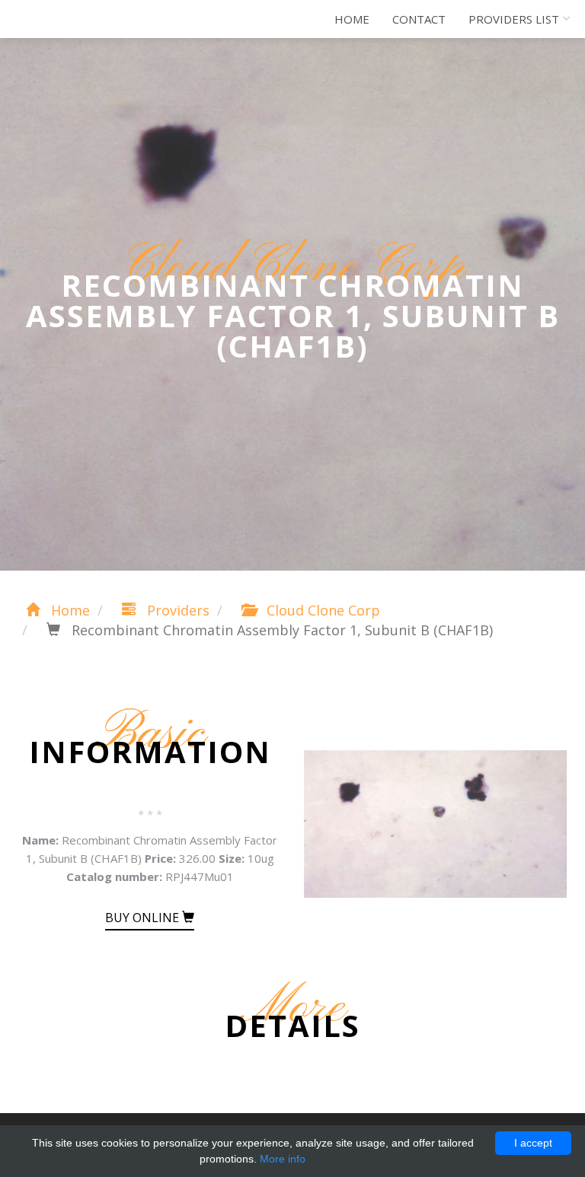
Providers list (513, 19)
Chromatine (79, 19)
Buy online (143, 917)
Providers (176, 610)
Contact (419, 19)
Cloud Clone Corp (321, 610)
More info (282, 1159)
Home (351, 19)
